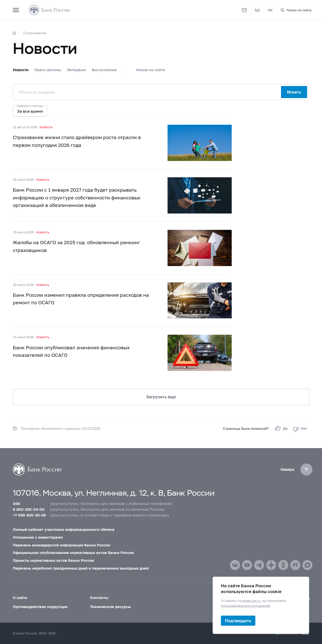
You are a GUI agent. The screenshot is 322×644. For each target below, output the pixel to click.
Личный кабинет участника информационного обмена (63, 529)
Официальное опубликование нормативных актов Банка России (73, 552)
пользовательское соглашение (245, 605)
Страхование (34, 33)
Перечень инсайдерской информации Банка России (61, 545)
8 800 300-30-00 (28, 509)
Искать (294, 92)
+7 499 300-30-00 (29, 515)
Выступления (104, 69)
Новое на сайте (150, 69)
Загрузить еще (161, 396)
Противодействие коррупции (40, 606)
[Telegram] (259, 565)
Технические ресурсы (110, 606)
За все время (30, 111)
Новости (20, 69)
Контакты (99, 597)
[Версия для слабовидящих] (257, 10)
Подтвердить (238, 620)
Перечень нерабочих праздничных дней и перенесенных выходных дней (81, 568)
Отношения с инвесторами (38, 537)
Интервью (76, 69)
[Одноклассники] (283, 565)
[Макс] (307, 565)
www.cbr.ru (252, 600)
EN (270, 10)
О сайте (20, 597)
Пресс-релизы (47, 69)
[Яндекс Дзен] (271, 565)
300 (16, 503)
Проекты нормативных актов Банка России (53, 560)
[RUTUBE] (295, 565)
